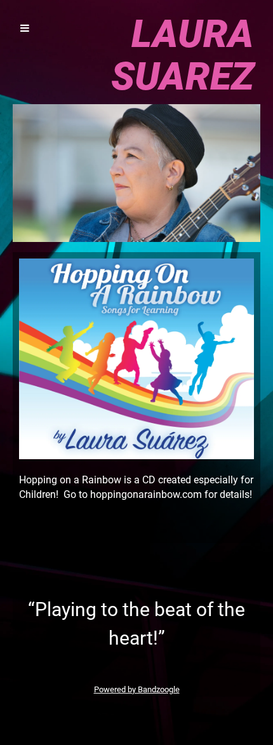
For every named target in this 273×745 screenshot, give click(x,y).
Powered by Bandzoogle (137, 689)
